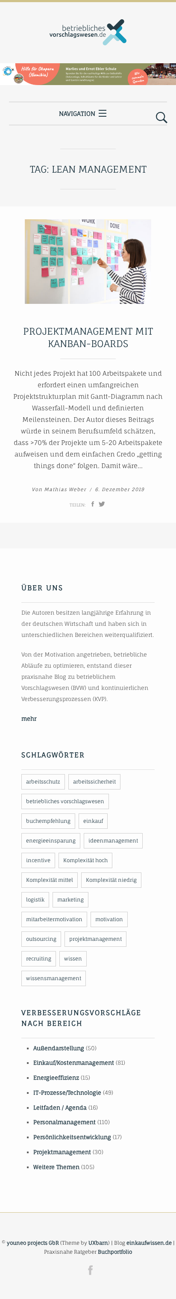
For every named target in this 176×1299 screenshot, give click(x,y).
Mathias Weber (65, 489)
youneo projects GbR (33, 1243)
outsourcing (41, 939)
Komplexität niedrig (111, 880)
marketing (70, 899)
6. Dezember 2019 (119, 489)
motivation (109, 919)
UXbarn (98, 1243)
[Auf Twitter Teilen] (102, 504)
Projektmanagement (62, 1152)
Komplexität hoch (85, 860)
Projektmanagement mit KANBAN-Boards (88, 337)
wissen (73, 958)
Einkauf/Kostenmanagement (73, 1062)
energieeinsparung (51, 840)
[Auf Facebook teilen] (92, 504)
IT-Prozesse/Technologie (67, 1092)
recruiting (38, 958)
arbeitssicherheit (94, 781)
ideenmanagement (113, 840)
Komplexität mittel (49, 880)
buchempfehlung (48, 821)
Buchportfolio (115, 1252)
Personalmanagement (64, 1122)
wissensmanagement (53, 978)
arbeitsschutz (43, 781)
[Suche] (161, 118)
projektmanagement (95, 939)
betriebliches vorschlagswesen (65, 801)
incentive (38, 860)
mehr (28, 718)
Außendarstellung (58, 1048)
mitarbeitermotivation (54, 919)
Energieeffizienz (56, 1077)
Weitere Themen (56, 1167)
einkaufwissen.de (149, 1243)
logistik (35, 899)
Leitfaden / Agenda (60, 1107)
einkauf (93, 821)
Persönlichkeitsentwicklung (72, 1137)
